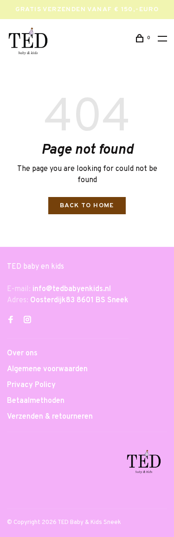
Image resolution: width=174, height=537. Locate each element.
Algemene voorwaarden (47, 369)
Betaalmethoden (35, 401)
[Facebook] (10, 321)
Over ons (22, 353)
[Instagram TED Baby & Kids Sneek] (27, 321)
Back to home (87, 206)
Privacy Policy (31, 385)
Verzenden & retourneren (50, 416)
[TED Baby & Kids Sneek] (144, 463)
